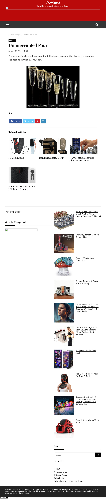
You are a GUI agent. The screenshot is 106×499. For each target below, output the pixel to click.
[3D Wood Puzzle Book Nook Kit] (64, 359)
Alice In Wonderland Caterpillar (85, 259)
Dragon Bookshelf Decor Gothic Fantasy (87, 282)
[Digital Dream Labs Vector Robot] (64, 428)
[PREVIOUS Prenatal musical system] (2, 492)
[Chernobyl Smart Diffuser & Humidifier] (64, 243)
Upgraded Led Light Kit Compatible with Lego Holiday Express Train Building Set (86, 400)
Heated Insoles (16, 157)
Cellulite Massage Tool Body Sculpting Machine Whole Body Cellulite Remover (86, 331)
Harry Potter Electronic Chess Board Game (82, 159)
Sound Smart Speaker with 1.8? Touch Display (22, 188)
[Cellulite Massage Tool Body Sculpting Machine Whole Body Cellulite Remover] (64, 336)
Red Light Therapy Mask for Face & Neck (87, 375)
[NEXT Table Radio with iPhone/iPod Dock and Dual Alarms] (103, 492)
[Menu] (8, 24)
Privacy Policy (60, 475)
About (57, 469)
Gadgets (18, 35)
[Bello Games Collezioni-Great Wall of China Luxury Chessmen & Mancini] (64, 220)
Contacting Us (60, 472)
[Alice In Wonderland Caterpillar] (64, 266)
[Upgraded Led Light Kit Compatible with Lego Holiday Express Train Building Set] (64, 405)
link (10, 113)
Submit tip (59, 478)
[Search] (97, 24)
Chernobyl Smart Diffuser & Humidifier (87, 236)
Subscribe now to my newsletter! (69, 481)
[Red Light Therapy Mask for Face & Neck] (64, 382)
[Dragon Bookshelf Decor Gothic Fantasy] (64, 289)
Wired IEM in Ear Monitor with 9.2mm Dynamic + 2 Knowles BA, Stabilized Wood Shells (87, 307)
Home (11, 35)
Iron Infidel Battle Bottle (51, 157)
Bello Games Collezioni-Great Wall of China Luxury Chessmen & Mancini (88, 213)
